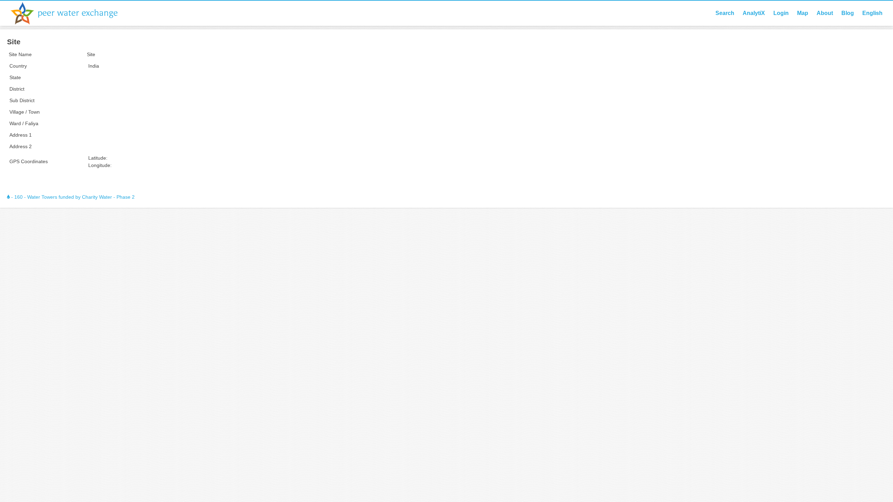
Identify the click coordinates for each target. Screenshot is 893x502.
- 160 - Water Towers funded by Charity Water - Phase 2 (72, 197)
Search (724, 13)
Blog (847, 13)
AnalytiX (754, 13)
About (825, 13)
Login (781, 13)
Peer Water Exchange (70, 13)
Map (802, 13)
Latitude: (97, 158)
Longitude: (100, 165)
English (872, 13)
